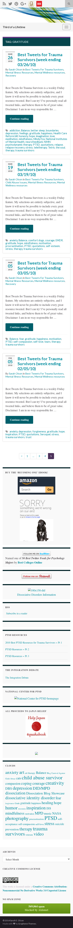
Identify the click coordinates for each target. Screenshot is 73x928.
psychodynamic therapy (18, 144)
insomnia (22, 808)
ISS (48, 808)
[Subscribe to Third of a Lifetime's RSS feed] (4, 3)
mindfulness (25, 138)
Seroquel (45, 434)
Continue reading (19, 119)
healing (47, 802)
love (52, 136)
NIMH (47, 141)
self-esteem (53, 246)
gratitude (34, 133)
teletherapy (40, 147)
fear (21, 338)
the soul (60, 147)
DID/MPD (41, 788)
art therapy (30, 773)
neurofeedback (34, 141)
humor (11, 807)
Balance (25, 130)
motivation (45, 243)
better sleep (38, 130)
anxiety (14, 240)
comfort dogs (36, 240)
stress (29, 147)
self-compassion (22, 341)
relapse (59, 144)
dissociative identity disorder (30, 798)
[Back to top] (65, 920)
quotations (47, 144)
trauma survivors (24, 150)
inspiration (11, 434)
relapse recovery (14, 147)
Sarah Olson (15, 69)
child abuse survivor (42, 777)
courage (50, 240)
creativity (55, 783)
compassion (12, 783)
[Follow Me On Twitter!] (10, 3)
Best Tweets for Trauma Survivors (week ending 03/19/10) (40, 169)
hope (32, 136)
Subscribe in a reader (16, 613)
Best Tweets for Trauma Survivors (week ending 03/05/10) (40, 267)
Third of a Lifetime (14, 27)
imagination (42, 136)
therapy (9, 150)
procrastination (14, 246)
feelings (23, 133)
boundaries (52, 130)
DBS (8, 788)
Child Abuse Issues (16, 182)
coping (26, 783)
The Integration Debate (17, 677)
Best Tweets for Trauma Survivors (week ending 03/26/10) (40, 59)
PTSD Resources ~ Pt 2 (17, 649)
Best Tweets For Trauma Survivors (44, 69)
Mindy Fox (39, 138)
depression (11, 133)
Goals (17, 803)
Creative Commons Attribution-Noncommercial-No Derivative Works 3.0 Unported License (35, 888)
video (39, 834)
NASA (56, 813)
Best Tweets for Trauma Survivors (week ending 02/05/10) (40, 363)
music (48, 813)
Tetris (51, 147)
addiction (15, 130)
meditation (11, 138)
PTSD (36, 144)
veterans (29, 834)
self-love (38, 341)
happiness (46, 133)
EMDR (59, 240)
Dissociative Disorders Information (36, 594)
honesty (23, 136)
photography (17, 818)
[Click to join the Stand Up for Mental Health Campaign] (36, 590)
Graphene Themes (27, 923)
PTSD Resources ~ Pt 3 (17, 656)
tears (47, 341)
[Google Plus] (23, 3)
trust (29, 437)
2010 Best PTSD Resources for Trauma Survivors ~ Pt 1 (33, 642)
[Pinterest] (16, 3)
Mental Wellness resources (50, 72)
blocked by (36, 908)
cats (18, 778)
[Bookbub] (39, 3)
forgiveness (39, 431)
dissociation (15, 793)
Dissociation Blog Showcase (45, 793)
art (21, 772)
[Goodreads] (31, 3)
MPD (39, 813)
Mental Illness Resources (19, 72)
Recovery (10, 75)
